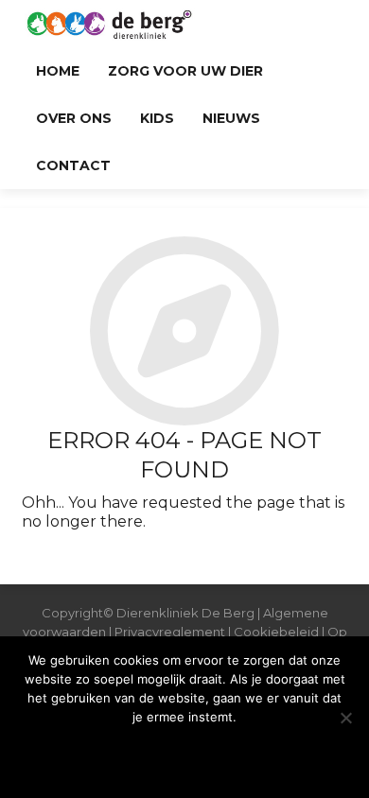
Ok (184, 755)
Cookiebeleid (278, 631)
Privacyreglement (169, 631)
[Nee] (345, 717)
